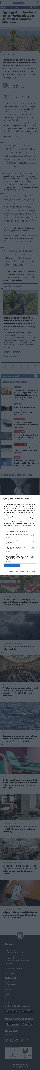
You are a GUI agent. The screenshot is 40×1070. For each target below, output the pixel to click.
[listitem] (20, 531)
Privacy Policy (31, 571)
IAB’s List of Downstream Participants (22, 525)
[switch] (32, 535)
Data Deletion (9, 571)
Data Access (20, 571)
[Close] (36, 498)
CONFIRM (11, 565)
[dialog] (20, 535)
